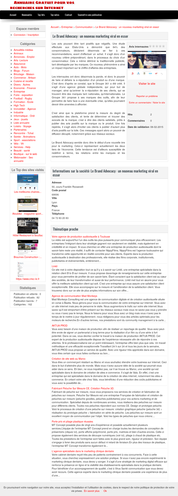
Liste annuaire (21, 122)
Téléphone (58, 213)
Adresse (57, 182)
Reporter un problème (147, 96)
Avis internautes (138, 46)
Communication (84, 27)
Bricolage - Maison (24, 74)
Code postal (59, 190)
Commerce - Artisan (25, 77)
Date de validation (138, 127)
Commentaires (136, 120)
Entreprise (19, 91)
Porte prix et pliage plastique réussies (72, 421)
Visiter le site (147, 83)
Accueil (13, 14)
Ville (54, 198)
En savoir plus (91, 491)
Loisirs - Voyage (22, 126)
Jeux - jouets (21, 119)
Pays (55, 205)
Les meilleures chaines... (27, 191)
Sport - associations (24, 140)
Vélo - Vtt (19, 143)
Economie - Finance (25, 88)
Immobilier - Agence (25, 109)
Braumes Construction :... (28, 257)
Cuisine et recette (23, 81)
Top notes (54, 14)
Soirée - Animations (24, 136)
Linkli (54, 266)
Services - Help (22, 147)
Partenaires (20, 129)
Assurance (19, 63)
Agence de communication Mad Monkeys (74, 296)
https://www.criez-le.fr (27, 279)
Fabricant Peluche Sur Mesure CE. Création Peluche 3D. (83, 388)
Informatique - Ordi (24, 115)
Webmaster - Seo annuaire (23, 159)
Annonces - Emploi (24, 56)
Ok (105, 491)
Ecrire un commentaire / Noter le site (147, 102)
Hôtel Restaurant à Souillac (28, 235)
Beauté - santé (22, 150)
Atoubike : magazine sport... (27, 213)
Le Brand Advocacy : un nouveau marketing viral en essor (127, 27)
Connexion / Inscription (26, 34)
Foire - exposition (23, 95)
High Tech (19, 105)
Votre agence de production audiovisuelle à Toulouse (81, 236)
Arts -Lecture (21, 60)
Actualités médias (23, 50)
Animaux (18, 53)
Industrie (18, 112)
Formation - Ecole (23, 102)
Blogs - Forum (21, 70)
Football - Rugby (23, 98)
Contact (68, 14)
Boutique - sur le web (25, 154)
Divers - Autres (22, 84)
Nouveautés (27, 14)
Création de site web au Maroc (69, 358)
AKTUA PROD (59, 325)
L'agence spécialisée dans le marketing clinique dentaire (83, 451)
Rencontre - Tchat (24, 133)
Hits (130, 114)
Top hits (41, 14)
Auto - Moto (20, 67)
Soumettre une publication (90, 14)
